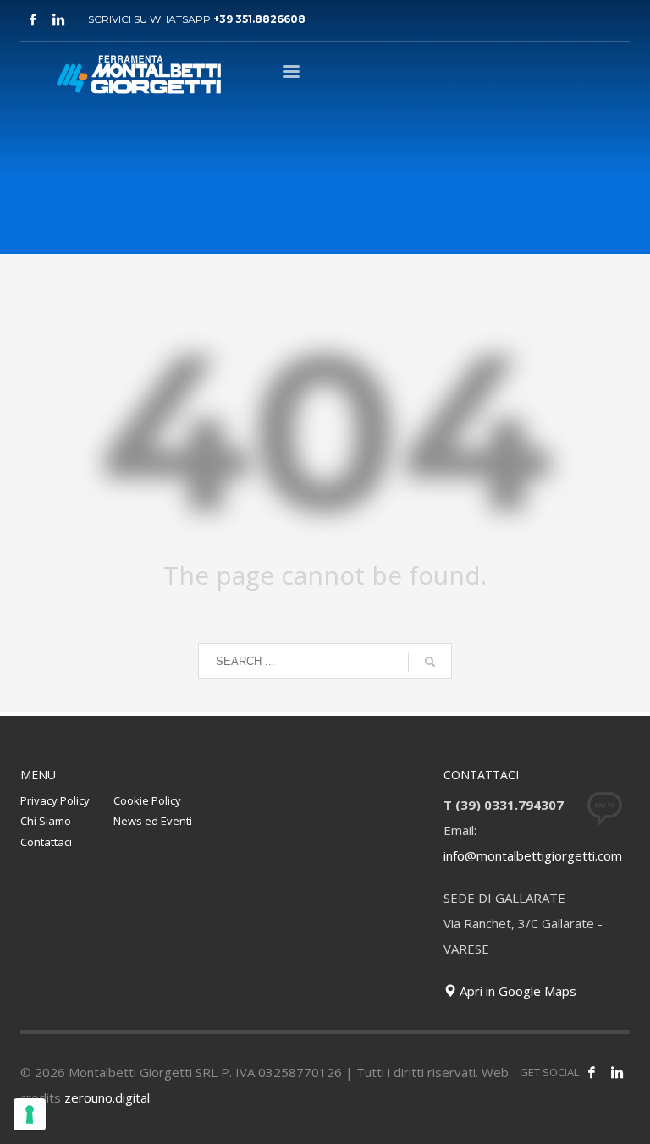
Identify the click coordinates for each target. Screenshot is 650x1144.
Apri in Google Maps (516, 990)
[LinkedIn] (617, 1072)
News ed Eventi (152, 820)
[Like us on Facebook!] (591, 1072)
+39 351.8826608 (259, 19)
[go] (430, 661)
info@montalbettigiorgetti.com (532, 855)
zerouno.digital (107, 1097)
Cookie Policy (147, 800)
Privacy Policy (55, 800)
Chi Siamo (45, 820)
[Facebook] (33, 19)
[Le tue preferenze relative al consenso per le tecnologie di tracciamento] (30, 1114)
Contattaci (46, 842)
